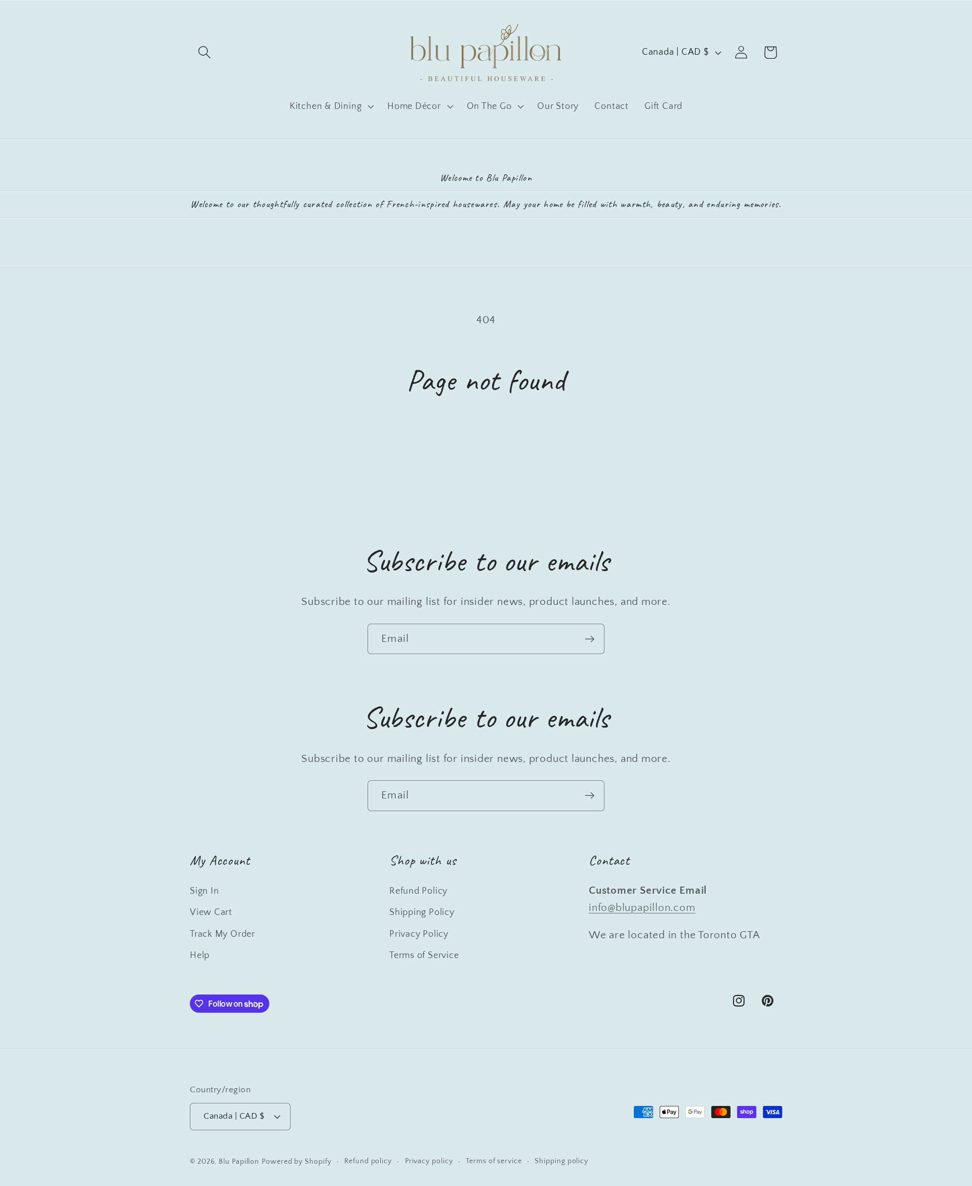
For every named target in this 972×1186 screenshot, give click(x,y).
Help (200, 955)
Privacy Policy (419, 934)
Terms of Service (424, 955)
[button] (204, 52)
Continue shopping (486, 447)
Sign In (204, 891)
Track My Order (222, 934)
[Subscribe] (589, 639)
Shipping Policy (422, 912)
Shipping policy (561, 1161)
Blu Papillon (239, 1162)
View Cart (211, 912)
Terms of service (494, 1161)
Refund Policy (418, 891)
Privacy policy (429, 1161)
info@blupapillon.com (642, 907)
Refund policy (368, 1161)
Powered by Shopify (296, 1162)
